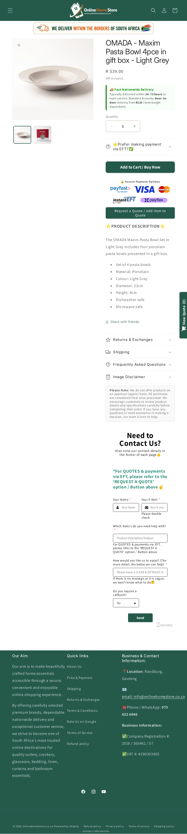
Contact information (96, 831)
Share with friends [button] (125, 321)
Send (140, 618)
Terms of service (139, 826)
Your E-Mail (150, 500)
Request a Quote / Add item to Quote (140, 212)
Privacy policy (115, 826)
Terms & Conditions (82, 710)
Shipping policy (164, 826)
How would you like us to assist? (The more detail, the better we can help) (140, 562)
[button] (10, 10)
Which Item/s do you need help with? (139, 528)
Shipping (74, 688)
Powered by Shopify (66, 826)
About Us (74, 666)
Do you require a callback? (125, 593)
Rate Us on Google (81, 721)
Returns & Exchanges (83, 699)
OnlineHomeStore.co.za (38, 826)
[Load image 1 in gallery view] (22, 135)
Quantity (112, 116)
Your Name (122, 500)
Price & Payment (79, 677)
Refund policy (78, 743)
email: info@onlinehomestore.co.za (153, 696)
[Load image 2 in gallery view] (42, 135)
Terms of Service (80, 733)
